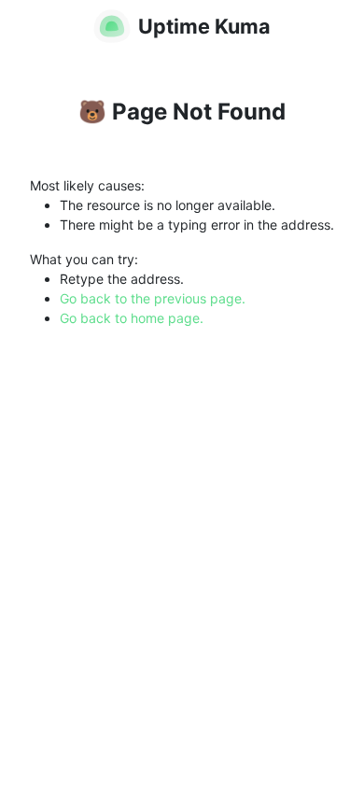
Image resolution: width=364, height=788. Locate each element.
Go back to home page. (131, 318)
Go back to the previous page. (152, 298)
